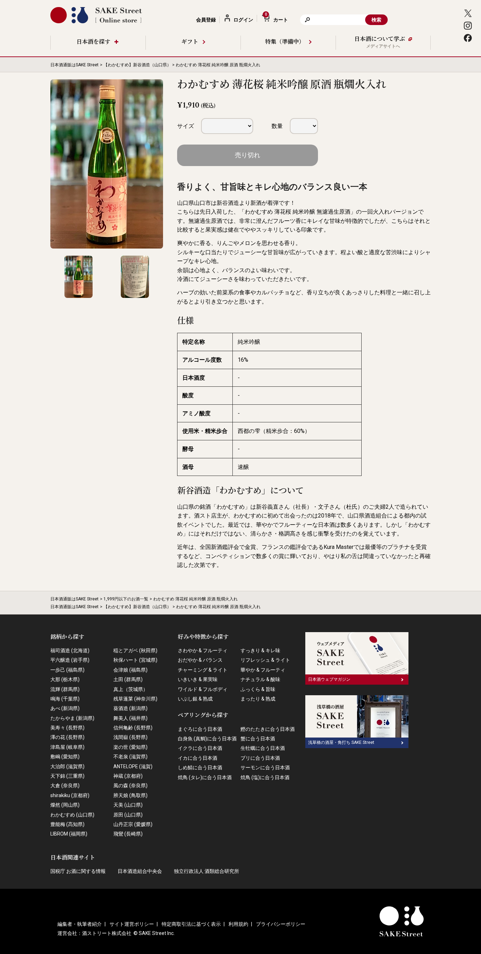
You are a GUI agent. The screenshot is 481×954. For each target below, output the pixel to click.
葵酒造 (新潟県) (130, 708)
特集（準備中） (285, 42)
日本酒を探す (93, 42)
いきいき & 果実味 (198, 679)
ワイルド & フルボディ (202, 689)
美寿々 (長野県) (67, 727)
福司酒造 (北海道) (69, 650)
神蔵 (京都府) (128, 776)
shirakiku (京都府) (69, 795)
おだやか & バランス (200, 660)
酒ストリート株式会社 (106, 933)
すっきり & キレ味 (260, 650)
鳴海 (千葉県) (65, 699)
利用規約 (238, 924)
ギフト (189, 42)
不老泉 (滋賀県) (130, 756)
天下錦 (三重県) (67, 776)
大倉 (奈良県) (65, 785)
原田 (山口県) (128, 815)
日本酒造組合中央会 (140, 871)
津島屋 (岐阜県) (67, 747)
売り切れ (247, 155)
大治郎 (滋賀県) (67, 766)
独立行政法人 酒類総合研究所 (206, 871)
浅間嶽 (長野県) (130, 737)
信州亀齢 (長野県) (132, 727)
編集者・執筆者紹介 (79, 924)
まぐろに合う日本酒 (200, 729)
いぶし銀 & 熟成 (195, 699)
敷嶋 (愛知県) (65, 756)
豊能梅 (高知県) (67, 824)
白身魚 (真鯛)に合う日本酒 (207, 738)
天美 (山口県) (128, 805)
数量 (277, 126)
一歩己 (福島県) (67, 670)
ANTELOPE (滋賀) (132, 766)
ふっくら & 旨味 (258, 689)
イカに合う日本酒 (197, 758)
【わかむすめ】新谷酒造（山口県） (137, 64)
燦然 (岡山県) (65, 805)
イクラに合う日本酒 (200, 748)
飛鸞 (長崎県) (128, 834)
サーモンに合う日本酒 (265, 767)
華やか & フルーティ (263, 670)
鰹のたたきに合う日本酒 (268, 729)
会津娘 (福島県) (130, 670)
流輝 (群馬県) (65, 689)
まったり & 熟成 (258, 699)
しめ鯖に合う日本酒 (200, 767)
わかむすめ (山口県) (72, 815)
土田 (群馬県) (128, 679)
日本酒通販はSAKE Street (74, 64)
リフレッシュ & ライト (265, 660)
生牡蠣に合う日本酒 (263, 748)
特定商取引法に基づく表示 (191, 924)
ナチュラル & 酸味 (260, 679)
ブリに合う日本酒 (260, 758)
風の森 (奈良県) (130, 785)
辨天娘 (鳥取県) (130, 795)
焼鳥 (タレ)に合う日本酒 (205, 777)
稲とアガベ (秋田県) (135, 650)
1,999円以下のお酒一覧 (126, 599)
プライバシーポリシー (280, 924)
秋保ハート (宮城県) (135, 660)
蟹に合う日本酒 (258, 738)
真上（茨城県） (130, 689)
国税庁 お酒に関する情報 (78, 871)
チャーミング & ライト (202, 670)
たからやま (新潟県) (72, 718)
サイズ (185, 126)
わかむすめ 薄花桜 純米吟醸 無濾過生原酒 (297, 211)
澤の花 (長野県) (67, 737)
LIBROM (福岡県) (68, 834)
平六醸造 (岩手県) (69, 660)
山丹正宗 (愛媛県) (132, 824)
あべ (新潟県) (65, 708)
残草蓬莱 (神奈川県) (135, 699)
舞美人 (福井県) (130, 718)
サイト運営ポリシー (132, 924)
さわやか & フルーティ (202, 650)
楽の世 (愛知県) (130, 747)
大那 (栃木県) (65, 679)
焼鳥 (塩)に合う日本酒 (265, 777)
